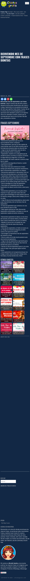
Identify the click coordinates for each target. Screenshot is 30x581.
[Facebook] (2, 99)
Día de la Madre (20, 14)
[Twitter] (5, 99)
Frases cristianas (5, 15)
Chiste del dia (5, 337)
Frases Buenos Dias (17, 15)
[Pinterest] (8, 99)
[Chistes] (9, 7)
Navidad (10, 12)
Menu (27, 3)
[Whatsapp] (11, 99)
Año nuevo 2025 (18, 12)
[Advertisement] (15, 35)
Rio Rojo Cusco (5, 523)
